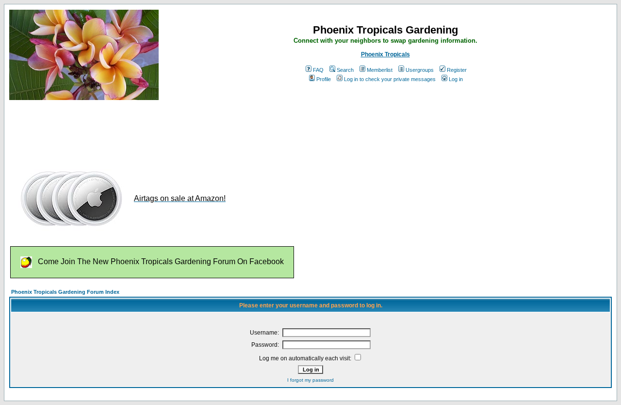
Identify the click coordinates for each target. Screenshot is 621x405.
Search (345, 70)
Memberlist (379, 70)
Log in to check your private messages (390, 79)
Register (457, 70)
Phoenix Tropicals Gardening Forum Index (65, 292)
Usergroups (420, 70)
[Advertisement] (185, 130)
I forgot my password (310, 380)
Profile (323, 79)
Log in (456, 79)
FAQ (318, 70)
